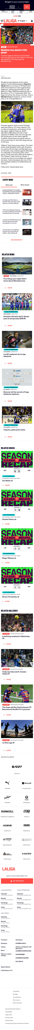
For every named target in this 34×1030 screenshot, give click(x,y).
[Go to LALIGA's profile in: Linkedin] (20, 979)
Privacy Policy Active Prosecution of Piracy (17, 1023)
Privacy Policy (9, 1017)
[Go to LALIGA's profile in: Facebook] (2, 979)
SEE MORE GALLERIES (7, 757)
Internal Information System (12, 1009)
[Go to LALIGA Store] (17, 16)
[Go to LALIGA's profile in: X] (14, 979)
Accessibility (8, 1011)
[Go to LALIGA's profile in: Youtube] (2, 983)
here (21, 167)
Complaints (16, 991)
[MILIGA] (31, 21)
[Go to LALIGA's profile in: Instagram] (8, 979)
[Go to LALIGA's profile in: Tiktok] (25, 979)
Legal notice (8, 1014)
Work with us (16, 1000)
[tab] (9, 184)
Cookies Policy (9, 1020)
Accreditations (17, 997)
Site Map (15, 994)
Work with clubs (17, 1002)
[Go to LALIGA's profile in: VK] (31, 979)
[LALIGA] (10, 20)
